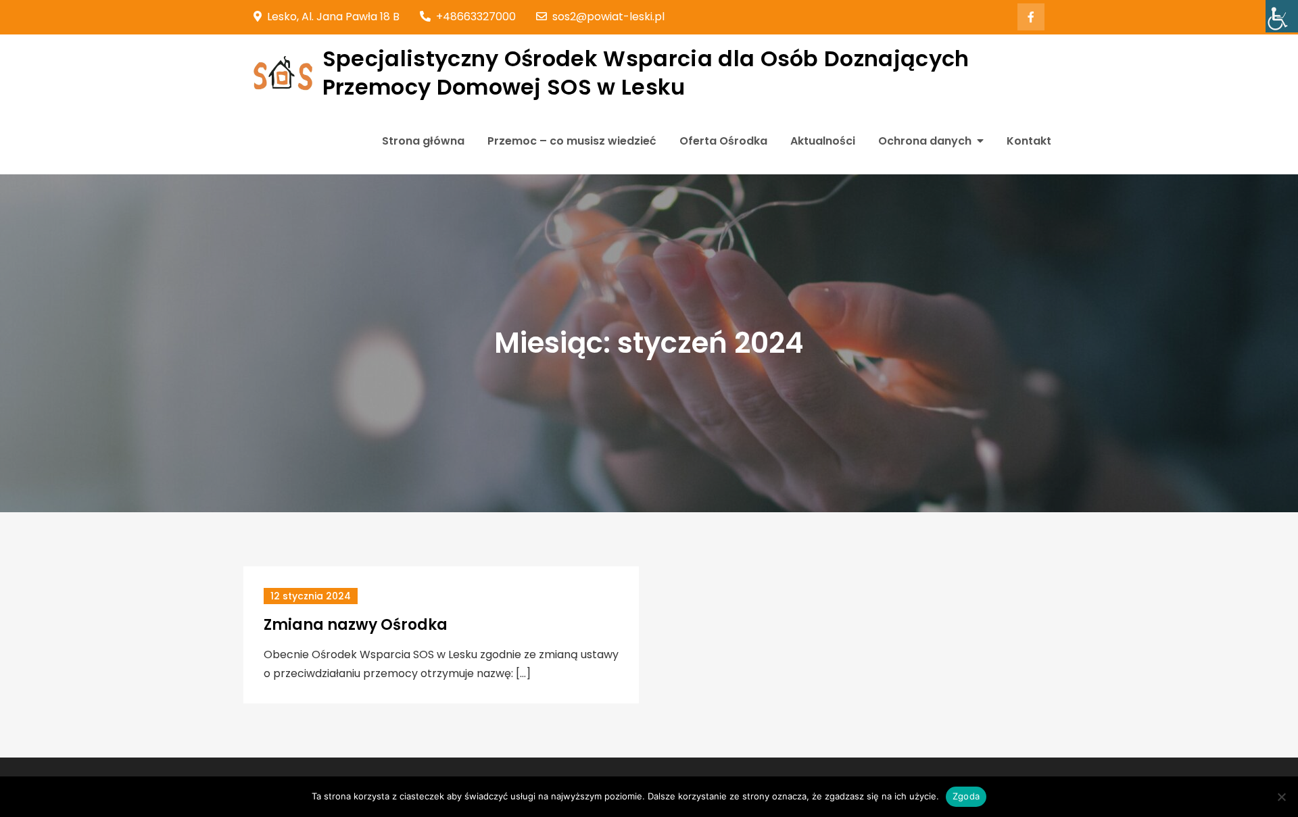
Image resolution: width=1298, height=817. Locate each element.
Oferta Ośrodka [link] (723, 141)
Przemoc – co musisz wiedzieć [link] (571, 141)
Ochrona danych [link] (924, 141)
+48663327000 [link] (476, 16)
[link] (1282, 16)
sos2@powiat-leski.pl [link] (608, 16)
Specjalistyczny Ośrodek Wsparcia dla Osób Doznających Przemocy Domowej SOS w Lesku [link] (645, 72)
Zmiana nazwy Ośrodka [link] (356, 624)
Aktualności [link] (822, 141)
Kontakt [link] (1029, 141)
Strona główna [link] (423, 141)
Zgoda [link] (966, 796)
